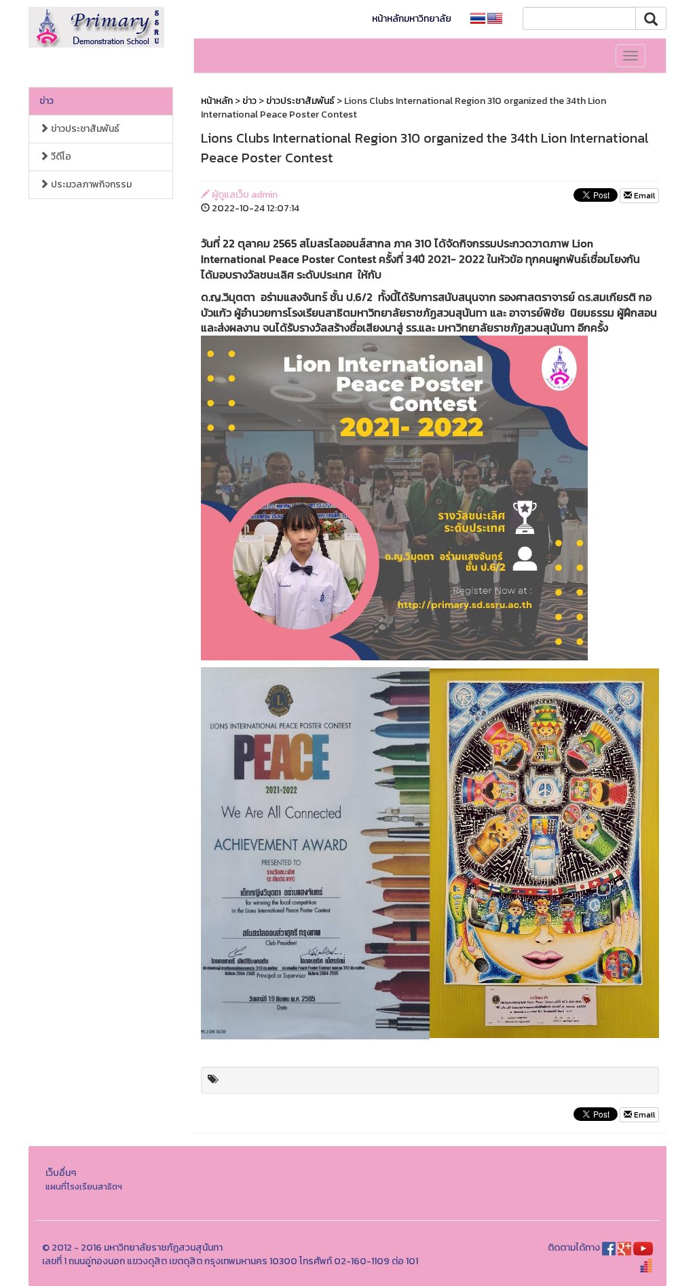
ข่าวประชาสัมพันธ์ (84, 129)
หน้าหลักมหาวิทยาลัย (411, 19)
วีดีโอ (60, 156)
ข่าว (46, 101)
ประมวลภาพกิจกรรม (90, 184)
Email (643, 196)
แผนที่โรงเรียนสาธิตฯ (83, 1186)
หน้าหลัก (217, 101)
